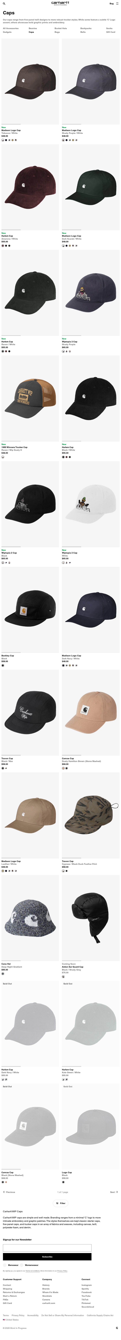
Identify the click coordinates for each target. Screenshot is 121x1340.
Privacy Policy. (65, 707)
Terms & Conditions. (75, 705)
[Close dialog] (83, 628)
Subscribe (60, 695)
